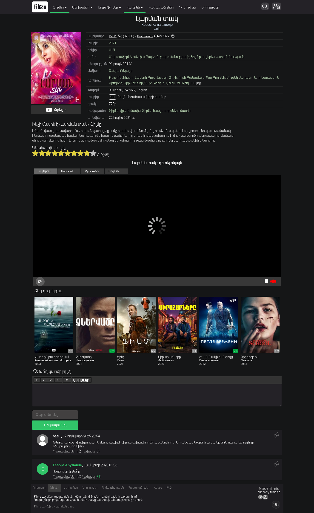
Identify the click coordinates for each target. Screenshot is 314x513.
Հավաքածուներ (161, 7)
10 (93, 153)
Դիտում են (187, 7)
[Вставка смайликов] (67, 380)
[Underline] (51, 380)
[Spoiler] (81, 380)
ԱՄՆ (112, 50)
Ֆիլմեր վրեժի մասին (125, 111)
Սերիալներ (80, 7)
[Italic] (43, 380)
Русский (67, 171)
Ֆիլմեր (58, 7)
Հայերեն (133, 7)
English (113, 171)
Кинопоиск (145, 36)
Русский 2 (92, 171)
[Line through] (58, 380)
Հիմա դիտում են (113, 487)
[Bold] (37, 380)
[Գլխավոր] (40, 7)
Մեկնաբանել (55, 425)
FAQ (168, 487)
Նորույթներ (210, 7)
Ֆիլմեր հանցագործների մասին (166, 111)
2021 (112, 43)
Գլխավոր (39, 487)
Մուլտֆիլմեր (108, 7)
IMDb (113, 36)
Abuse (158, 487)
